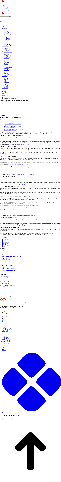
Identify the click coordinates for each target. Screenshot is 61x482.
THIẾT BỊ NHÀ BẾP (5, 331)
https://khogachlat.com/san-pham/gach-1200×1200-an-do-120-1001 (18, 144)
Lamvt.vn (7, 343)
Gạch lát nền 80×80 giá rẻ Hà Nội (4, 283)
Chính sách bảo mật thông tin (6, 340)
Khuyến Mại (6, 87)
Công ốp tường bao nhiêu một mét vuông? (9, 270)
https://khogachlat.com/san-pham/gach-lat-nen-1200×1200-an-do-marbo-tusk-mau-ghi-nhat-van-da (23, 205)
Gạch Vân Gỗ (6, 8)
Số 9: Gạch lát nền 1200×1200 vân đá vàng (10, 130)
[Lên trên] (30, 481)
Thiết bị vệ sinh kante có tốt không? (7, 265)
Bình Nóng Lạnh (6, 70)
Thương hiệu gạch (6, 50)
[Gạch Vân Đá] (6, 30)
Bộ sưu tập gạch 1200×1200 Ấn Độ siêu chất (9, 123)
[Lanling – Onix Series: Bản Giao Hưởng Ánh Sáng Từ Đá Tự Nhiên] (12, 254)
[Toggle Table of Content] (0, 121)
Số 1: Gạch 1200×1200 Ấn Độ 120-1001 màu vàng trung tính (13, 124)
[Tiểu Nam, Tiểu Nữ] (7, 62)
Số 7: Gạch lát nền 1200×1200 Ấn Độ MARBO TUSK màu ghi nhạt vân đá (14, 128)
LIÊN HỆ (3, 95)
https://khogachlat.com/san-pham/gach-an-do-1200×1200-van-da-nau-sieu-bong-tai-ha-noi (21, 184)
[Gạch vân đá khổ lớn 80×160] (5, 276)
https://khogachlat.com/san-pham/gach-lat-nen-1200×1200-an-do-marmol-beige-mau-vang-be (22, 215)
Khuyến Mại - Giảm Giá (5, 330)
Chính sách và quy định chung (6, 335)
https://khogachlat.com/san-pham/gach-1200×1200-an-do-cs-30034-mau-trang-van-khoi (21, 174)
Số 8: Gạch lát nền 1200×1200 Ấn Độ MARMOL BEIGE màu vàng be (14, 129)
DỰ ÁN (3, 93)
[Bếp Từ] (5, 80)
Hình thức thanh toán (5, 337)
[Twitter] (2, 320)
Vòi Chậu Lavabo (6, 58)
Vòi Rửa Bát (6, 79)
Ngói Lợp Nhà (6, 43)
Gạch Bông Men (6, 40)
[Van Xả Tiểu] (6, 64)
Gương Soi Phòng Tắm (7, 68)
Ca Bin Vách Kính (6, 73)
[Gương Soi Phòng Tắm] (8, 67)
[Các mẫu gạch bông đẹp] (6, 259)
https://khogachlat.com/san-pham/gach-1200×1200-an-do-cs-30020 (18, 164)
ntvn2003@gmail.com (5, 313)
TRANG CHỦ (4, 91)
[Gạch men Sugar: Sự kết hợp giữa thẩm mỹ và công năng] (9, 285)
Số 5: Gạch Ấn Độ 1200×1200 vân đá (10, 127)
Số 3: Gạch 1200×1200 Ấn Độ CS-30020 (10, 125)
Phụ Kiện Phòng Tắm (7, 66)
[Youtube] (2, 322)
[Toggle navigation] (0, 3)
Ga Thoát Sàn (6, 75)
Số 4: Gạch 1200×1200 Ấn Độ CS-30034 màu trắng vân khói (13, 126)
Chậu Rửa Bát (6, 77)
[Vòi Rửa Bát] (6, 78)
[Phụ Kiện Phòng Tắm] (7, 65)
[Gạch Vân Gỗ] (6, 32)
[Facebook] (2, 319)
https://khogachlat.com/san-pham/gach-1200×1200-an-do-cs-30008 (18, 154)
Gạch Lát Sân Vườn (7, 38)
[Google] (2, 323)
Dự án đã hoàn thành (5, 5)
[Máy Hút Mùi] (6, 82)
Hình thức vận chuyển (5, 338)
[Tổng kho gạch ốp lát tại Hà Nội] (2, 97)
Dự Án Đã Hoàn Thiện (7, 89)
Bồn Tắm (5, 71)
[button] (4, 6)
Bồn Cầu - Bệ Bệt (6, 54)
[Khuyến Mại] (6, 86)
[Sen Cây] (5, 60)
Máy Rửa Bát (6, 84)
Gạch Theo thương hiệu (5, 10)
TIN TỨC (3, 94)
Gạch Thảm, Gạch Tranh (7, 45)
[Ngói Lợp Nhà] (6, 42)
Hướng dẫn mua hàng (5, 336)
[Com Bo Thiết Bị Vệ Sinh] (8, 52)
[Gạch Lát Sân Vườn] (7, 37)
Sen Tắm (5, 59)
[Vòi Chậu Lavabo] (7, 57)
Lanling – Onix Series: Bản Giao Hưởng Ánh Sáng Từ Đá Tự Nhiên (13, 256)
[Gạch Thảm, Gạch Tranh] (8, 44)
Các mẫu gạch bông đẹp (6, 261)
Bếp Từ (5, 81)
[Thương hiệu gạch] (7, 49)
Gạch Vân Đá (6, 7)
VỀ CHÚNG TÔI (4, 92)
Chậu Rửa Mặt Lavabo (7, 56)
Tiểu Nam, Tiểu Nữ (7, 63)
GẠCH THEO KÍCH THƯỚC (6, 328)
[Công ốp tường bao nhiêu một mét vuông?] (8, 268)
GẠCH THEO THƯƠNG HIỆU (7, 329)
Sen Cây (5, 61)
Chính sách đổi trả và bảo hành (6, 339)
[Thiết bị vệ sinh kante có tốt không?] (7, 263)
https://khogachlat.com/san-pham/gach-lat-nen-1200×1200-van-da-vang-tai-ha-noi (20, 225)
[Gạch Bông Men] (7, 39)
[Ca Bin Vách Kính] (7, 72)
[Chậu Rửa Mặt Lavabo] (8, 55)
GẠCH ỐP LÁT (4, 327)
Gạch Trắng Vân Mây (7, 36)
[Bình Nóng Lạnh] (7, 69)
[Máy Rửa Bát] (6, 83)
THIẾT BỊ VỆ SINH (5, 332)
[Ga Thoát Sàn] (6, 74)
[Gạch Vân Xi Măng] (7, 34)
